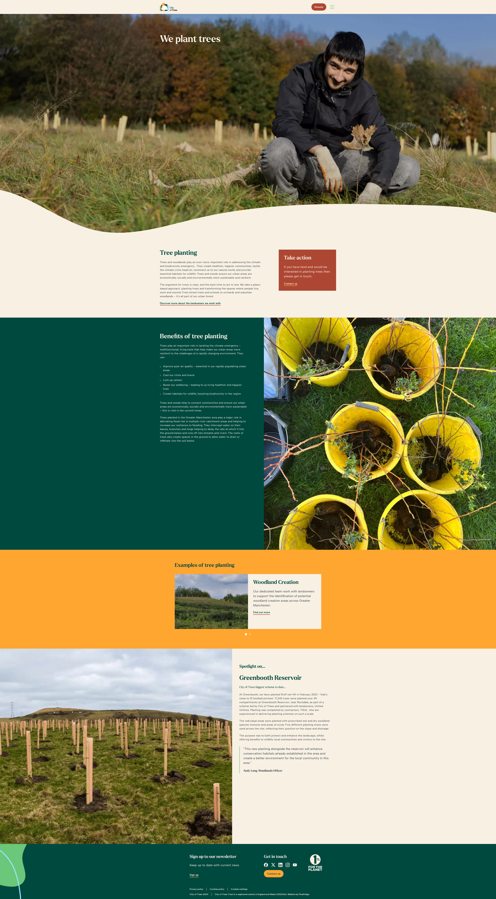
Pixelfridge (304, 894)
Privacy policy (196, 889)
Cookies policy (217, 889)
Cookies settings (239, 889)
